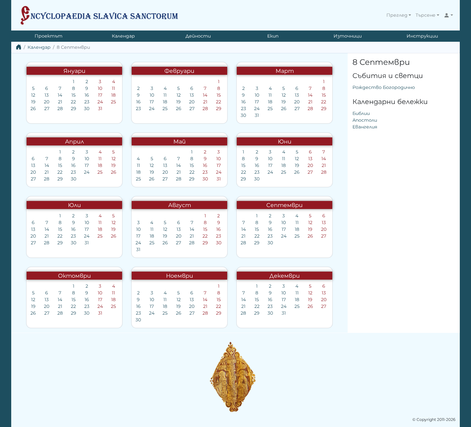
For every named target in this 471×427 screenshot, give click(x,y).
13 (47, 95)
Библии (361, 113)
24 (100, 102)
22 (73, 102)
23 (86, 102)
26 (33, 108)
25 (113, 102)
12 (33, 95)
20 (46, 102)
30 (86, 108)
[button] (399, 15)
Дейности (198, 36)
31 (100, 108)
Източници (348, 36)
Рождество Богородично (383, 87)
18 (113, 95)
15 (73, 95)
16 (87, 95)
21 (60, 102)
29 (73, 108)
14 (60, 95)
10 (100, 88)
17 (100, 95)
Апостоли (364, 120)
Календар (123, 36)
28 (60, 108)
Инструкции (422, 36)
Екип (272, 36)
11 (113, 88)
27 (46, 108)
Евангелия (364, 127)
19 (33, 102)
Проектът (48, 36)
